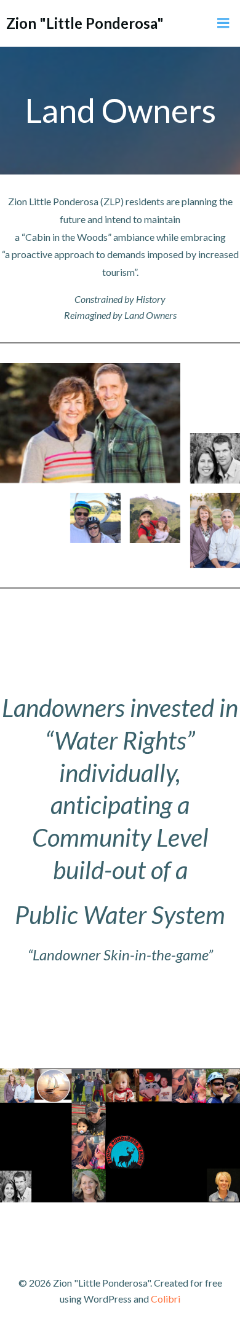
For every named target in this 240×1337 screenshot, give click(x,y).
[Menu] (223, 23)
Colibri (165, 1298)
